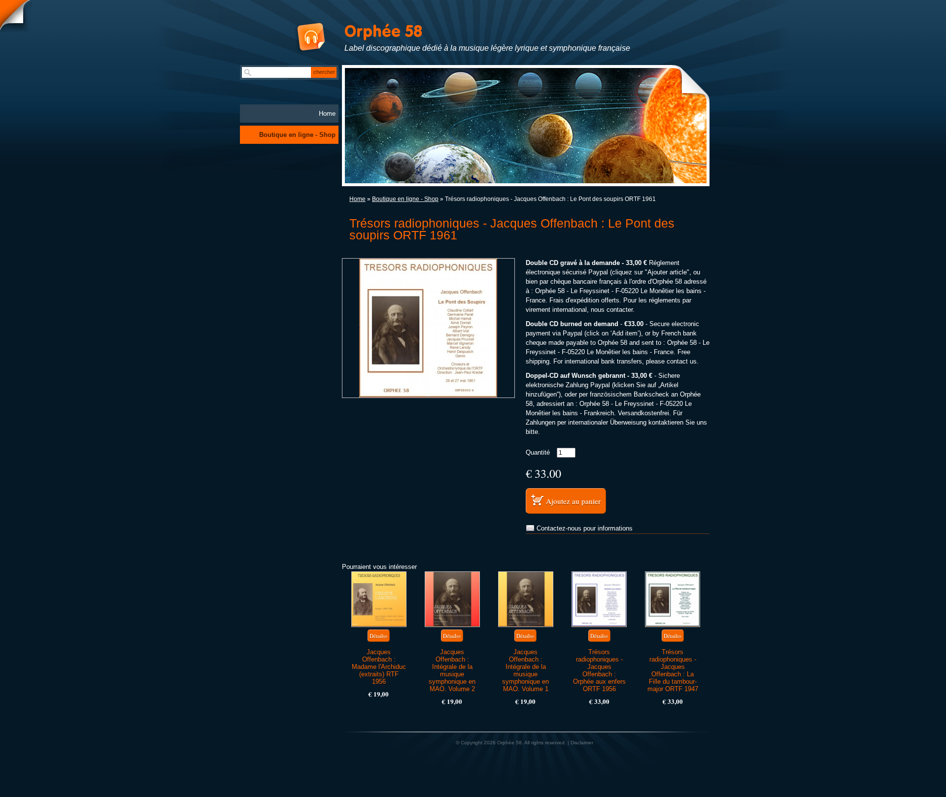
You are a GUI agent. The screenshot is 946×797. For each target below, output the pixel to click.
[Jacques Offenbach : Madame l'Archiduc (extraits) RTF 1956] (379, 599)
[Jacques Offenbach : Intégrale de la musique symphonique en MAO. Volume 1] (526, 599)
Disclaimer (582, 742)
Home (357, 199)
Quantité (538, 452)
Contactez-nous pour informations (585, 528)
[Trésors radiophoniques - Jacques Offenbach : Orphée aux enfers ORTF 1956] (599, 599)
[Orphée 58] (300, 38)
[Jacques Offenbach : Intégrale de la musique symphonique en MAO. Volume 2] (452, 599)
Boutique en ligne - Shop (405, 199)
